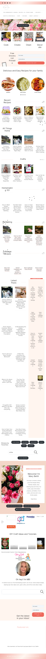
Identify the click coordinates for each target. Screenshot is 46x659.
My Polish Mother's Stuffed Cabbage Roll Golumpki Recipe (33, 293)
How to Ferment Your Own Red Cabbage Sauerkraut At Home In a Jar (32, 341)
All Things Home (28, 12)
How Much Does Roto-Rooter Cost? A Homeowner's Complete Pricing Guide (20, 432)
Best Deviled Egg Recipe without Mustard (40, 119)
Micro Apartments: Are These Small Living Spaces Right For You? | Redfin (23, 646)
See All (42, 159)
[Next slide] (43, 85)
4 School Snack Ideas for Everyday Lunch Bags (6, 119)
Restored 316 (35, 656)
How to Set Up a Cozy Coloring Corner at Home (40, 178)
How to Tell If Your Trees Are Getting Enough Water (18, 238)
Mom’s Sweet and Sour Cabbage (40, 386)
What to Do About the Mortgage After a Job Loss (7, 381)
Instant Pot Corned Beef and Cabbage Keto (40, 338)
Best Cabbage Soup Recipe (28, 268)
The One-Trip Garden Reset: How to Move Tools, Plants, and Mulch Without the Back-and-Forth (20, 383)
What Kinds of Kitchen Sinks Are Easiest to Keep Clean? (40, 207)
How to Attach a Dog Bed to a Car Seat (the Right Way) (17, 148)
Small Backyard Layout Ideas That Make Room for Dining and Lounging (39, 240)
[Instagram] (7, 3)
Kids (5, 547)
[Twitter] (2, 3)
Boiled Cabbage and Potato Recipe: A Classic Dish (18, 270)
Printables (23, 547)
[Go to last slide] (3, 85)
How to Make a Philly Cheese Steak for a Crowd (28, 119)
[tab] (20, 94)
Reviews (25, 15)
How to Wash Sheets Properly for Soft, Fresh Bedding (6, 207)
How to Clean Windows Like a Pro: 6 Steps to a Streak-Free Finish (29, 207)
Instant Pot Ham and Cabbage (32, 363)
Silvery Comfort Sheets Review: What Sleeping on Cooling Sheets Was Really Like (20, 408)
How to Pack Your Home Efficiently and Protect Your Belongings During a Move (7, 432)
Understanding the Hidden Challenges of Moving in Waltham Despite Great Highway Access (20, 331)
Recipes (21, 12)
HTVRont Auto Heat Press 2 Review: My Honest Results (28, 177)
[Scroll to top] (42, 653)
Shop (18, 15)
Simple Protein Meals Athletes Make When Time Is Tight (17, 119)
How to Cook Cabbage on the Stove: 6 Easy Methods (40, 292)
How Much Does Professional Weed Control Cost (28, 238)
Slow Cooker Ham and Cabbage (39, 269)
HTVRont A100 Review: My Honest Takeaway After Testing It (17, 178)
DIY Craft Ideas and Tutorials (23, 534)
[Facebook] (5, 3)
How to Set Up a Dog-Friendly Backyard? (7, 355)
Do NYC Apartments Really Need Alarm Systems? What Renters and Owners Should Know (20, 304)
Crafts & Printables (9, 15)
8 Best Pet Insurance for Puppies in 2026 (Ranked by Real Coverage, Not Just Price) (20, 357)
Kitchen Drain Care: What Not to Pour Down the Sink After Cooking (40, 149)
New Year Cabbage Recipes (7, 269)
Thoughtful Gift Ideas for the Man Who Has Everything (7, 407)
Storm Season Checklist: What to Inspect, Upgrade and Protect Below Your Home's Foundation (7, 330)
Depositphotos (22, 552)
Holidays (38, 12)
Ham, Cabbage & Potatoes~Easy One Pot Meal (32, 317)
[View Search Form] (44, 3)
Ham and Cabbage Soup (40, 314)
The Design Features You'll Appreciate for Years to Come (28, 148)
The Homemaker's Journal (10, 12)
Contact (36, 15)
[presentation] (5, 110)
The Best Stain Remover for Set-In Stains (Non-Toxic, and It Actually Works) (17, 208)
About (31, 15)
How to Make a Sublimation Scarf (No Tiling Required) (5, 178)
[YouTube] (10, 3)
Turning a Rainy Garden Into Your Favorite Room (6, 148)
